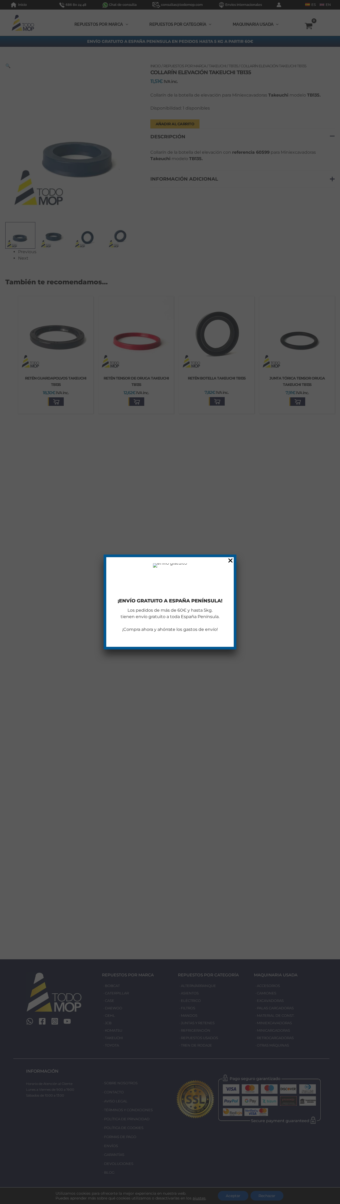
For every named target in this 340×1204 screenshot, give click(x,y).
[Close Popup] (230, 561)
